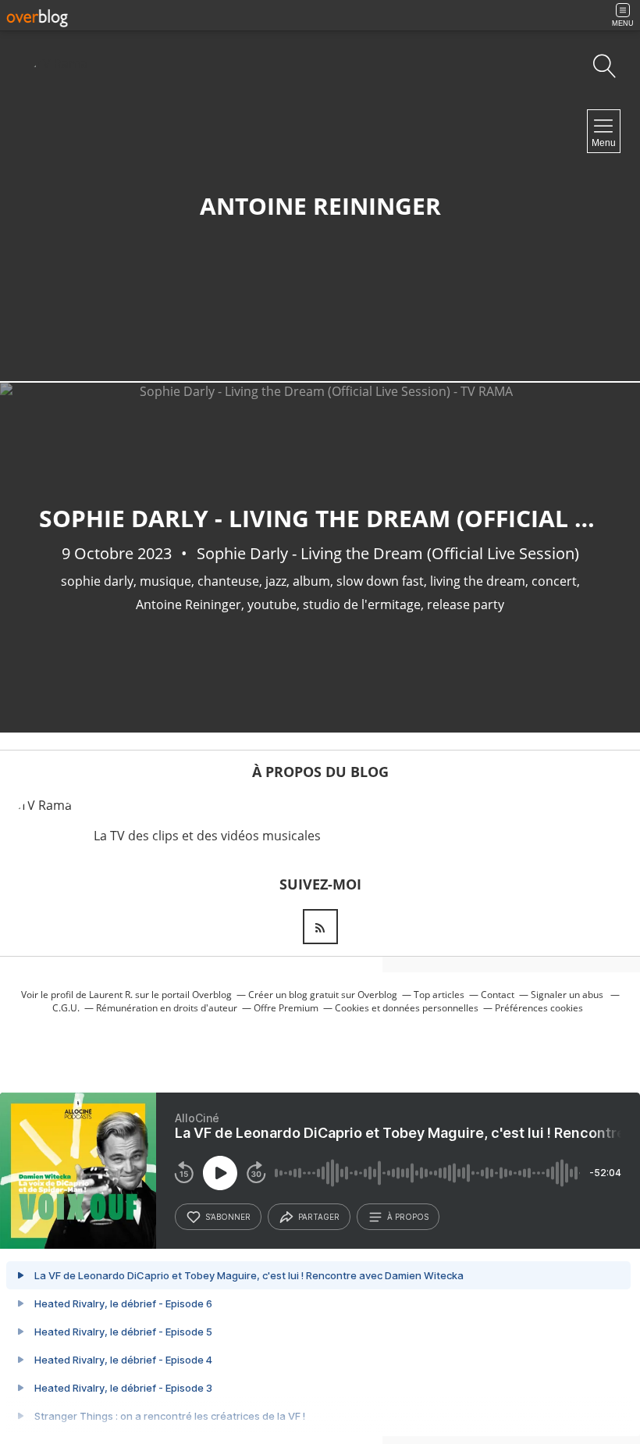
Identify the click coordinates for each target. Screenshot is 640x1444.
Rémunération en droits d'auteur (166, 1007)
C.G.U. (66, 1007)
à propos (407, 1216)
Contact (497, 994)
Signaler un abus (568, 994)
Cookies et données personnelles (406, 1007)
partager (319, 1216)
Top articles (439, 994)
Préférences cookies (539, 1007)
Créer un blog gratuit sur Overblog (322, 994)
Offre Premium (286, 1007)
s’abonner (228, 1216)
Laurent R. (111, 994)
